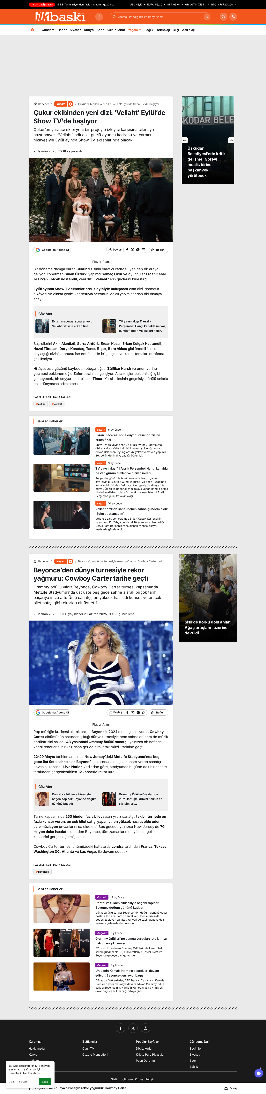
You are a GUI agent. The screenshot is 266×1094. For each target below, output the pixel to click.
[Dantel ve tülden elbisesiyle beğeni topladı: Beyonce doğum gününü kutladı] (67, 799)
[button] (233, 17)
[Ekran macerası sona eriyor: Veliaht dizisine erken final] (67, 326)
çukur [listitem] (40, 403)
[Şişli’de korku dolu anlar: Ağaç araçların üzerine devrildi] (208, 598)
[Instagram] (145, 1028)
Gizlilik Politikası (18, 1081)
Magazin (102, 897)
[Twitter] (133, 1028)
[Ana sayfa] (32, 29)
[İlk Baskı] (60, 16)
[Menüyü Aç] (99, 17)
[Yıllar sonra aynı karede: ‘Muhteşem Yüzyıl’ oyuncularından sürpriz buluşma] (208, 140)
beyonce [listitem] (42, 871)
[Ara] (223, 17)
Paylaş (233, 1088)
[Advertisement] (133, 65)
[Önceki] (185, 140)
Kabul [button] (45, 1081)
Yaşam (101, 429)
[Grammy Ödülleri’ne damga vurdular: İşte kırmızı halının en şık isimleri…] (134, 799)
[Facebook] (120, 1028)
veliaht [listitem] (57, 403)
